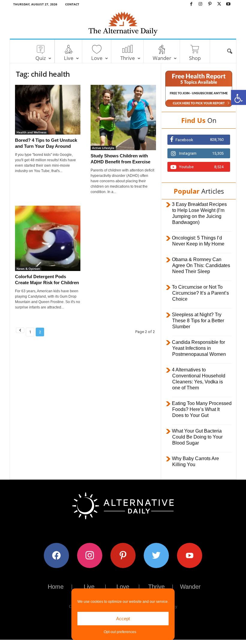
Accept (123, 618)
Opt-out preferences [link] (120, 632)
